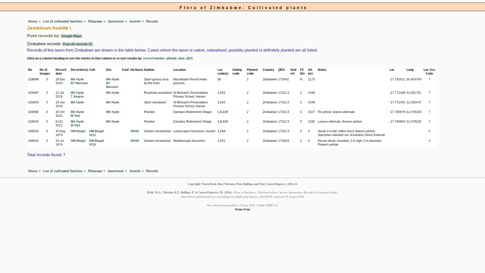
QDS (189, 58)
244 (222, 131)
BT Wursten (79, 83)
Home (32, 21)
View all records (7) (77, 44)
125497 (33, 93)
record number (154, 58)
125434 (33, 102)
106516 (33, 131)
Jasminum (116, 21)
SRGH (134, 131)
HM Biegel (78, 131)
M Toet (75, 116)
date (181, 58)
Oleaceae (95, 21)
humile (135, 21)
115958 (33, 112)
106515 (33, 141)
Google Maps (71, 36)
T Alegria (77, 96)
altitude (171, 58)
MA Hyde (77, 79)
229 (225, 112)
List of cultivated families (62, 21)
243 (222, 93)
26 (219, 79)
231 (222, 141)
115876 (33, 121)
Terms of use (242, 209)
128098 (33, 79)
